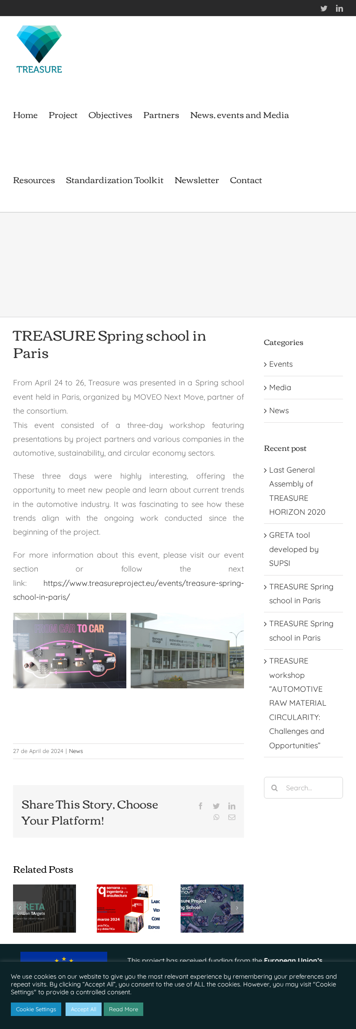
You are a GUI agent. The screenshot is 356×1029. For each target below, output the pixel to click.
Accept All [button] (83, 1009)
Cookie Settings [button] (36, 1009)
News (76, 750)
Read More (123, 1009)
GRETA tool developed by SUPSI (294, 549)
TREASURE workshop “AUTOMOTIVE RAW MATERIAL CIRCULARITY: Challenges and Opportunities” (297, 703)
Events (281, 364)
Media (280, 387)
